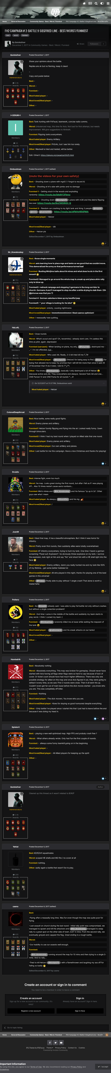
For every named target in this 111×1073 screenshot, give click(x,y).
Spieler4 (15, 727)
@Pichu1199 (84, 347)
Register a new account (31, 1011)
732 (16, 355)
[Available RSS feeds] (107, 1034)
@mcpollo (98, 208)
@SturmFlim (63, 499)
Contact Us (72, 1048)
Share (81, 44)
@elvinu (33, 212)
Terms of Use (36, 1067)
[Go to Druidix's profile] (15, 484)
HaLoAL (15, 327)
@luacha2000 (45, 212)
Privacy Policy (60, 1048)
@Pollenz (40, 581)
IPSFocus (40, 1048)
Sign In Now (80, 1011)
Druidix (15, 472)
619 (16, 500)
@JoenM (42, 606)
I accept (104, 1066)
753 (16, 280)
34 (16, 143)
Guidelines (4, 1069)
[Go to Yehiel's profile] (15, 859)
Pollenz (15, 599)
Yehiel (15, 847)
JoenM (15, 532)
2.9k (16, 83)
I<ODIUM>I (15, 115)
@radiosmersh (55, 630)
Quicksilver (20, 42)
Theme (49, 1048)
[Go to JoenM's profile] (15, 544)
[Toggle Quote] (33, 383)
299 (16, 875)
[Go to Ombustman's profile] (15, 181)
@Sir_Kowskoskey (62, 491)
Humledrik (15, 659)
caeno (15, 906)
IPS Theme (30, 1048)
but (49, 350)
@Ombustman (52, 371)
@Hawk (99, 360)
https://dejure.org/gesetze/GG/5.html (57, 155)
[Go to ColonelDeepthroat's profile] (15, 424)
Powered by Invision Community (55, 1050)
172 (16, 197)
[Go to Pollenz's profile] (15, 612)
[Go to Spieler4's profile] (15, 739)
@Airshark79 (61, 200)
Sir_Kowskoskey (15, 252)
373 (16, 687)
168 (16, 627)
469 (16, 755)
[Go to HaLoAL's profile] (15, 340)
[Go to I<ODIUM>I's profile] (15, 127)
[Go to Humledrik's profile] (15, 672)
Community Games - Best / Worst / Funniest (50, 45)
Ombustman (15, 169)
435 (16, 934)
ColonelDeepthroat (16, 412)
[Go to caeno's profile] (15, 919)
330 (16, 440)
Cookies (82, 1048)
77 (16, 560)
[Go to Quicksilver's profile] (8, 44)
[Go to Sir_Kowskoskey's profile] (15, 264)
